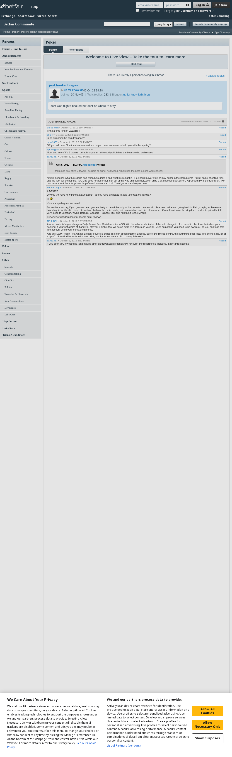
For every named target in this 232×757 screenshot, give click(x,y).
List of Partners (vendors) (123, 745)
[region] (116, 725)
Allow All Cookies (208, 711)
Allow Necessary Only (207, 724)
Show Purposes (207, 738)
